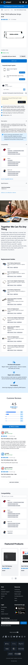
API (2, 598)
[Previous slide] (12, 578)
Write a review (15, 426)
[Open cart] (23, 2)
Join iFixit (22, 102)
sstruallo (7, 453)
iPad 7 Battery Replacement (13, 263)
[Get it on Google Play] (20, 612)
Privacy (2, 609)
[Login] (26, 2)
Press (16, 598)
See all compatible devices (7, 179)
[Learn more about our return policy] (11, 115)
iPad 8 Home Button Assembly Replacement (14, 299)
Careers (3, 596)
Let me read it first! (6, 625)
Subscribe (23, 623)
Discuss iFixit (4, 594)
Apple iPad (6, 10)
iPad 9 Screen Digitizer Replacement (15, 345)
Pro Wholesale (18, 591)
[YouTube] (14, 636)
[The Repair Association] (25, 636)
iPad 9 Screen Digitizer (12, 69)
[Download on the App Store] (20, 608)
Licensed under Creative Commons (14, 658)
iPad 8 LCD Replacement (13, 309)
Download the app (20, 604)
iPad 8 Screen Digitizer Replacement (15, 317)
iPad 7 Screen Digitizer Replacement (15, 281)
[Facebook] (6, 636)
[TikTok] (3, 636)
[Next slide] (15, 578)
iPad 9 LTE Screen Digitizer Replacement (13, 327)
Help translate (13, 632)
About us (3, 589)
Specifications (4, 183)
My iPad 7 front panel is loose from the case (13, 93)
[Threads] (22, 636)
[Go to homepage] (7, 2)
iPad (12, 10)
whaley (6, 432)
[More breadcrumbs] (2, 10)
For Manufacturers (19, 596)
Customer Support (5, 591)
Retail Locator (18, 594)
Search (23, 56)
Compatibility (4, 144)
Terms (2, 611)
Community (17, 589)
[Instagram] (11, 636)
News (16, 600)
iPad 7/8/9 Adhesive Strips (20, 10)
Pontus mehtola (8, 467)
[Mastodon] (17, 636)
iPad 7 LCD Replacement (13, 272)
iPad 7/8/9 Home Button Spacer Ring (15, 75)
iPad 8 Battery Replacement (13, 289)
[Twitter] (9, 636)
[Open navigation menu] (1, 2)
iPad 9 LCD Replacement (13, 337)
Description (4, 121)
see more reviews (14, 482)
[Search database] (20, 2)
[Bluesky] (19, 636)
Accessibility (4, 607)
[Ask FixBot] (24, 89)
